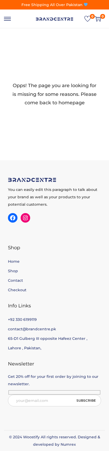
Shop (13, 271)
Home (14, 261)
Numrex (68, 444)
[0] (87, 19)
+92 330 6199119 (22, 319)
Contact (15, 280)
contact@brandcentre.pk (32, 329)
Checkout (17, 290)
